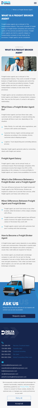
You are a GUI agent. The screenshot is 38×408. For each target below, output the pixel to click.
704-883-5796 (6, 351)
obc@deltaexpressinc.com (9, 374)
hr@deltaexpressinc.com (9, 371)
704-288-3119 (5, 345)
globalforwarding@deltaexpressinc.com (13, 377)
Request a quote (19, 316)
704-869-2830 (6, 348)
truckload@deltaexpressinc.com (11, 365)
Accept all (19, 404)
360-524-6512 (6, 354)
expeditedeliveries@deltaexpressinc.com (14, 368)
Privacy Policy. (24, 386)
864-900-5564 (6, 357)
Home (3, 9)
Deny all (19, 398)
